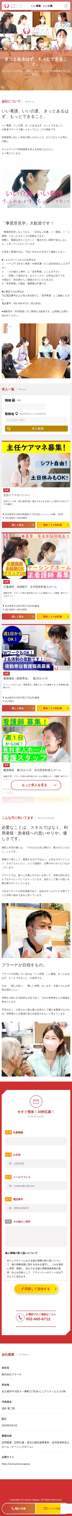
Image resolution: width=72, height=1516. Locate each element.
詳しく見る (18, 525)
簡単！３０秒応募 (52, 525)
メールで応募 (54, 1508)
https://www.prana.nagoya (16, 1463)
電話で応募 (20, 1508)
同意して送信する (37, 1289)
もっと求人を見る (34, 785)
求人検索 (38, 428)
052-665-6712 (38, 1319)
